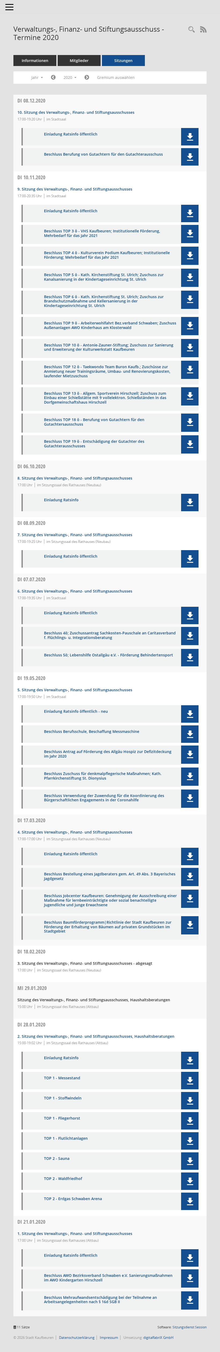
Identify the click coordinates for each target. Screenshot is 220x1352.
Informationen (35, 60)
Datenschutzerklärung (76, 1337)
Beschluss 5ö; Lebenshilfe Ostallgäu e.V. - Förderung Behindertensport (108, 655)
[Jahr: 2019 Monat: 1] (53, 77)
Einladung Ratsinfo (61, 500)
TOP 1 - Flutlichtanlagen (66, 1138)
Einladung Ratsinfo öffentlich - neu (76, 711)
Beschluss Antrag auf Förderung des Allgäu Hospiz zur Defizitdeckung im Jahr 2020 (107, 754)
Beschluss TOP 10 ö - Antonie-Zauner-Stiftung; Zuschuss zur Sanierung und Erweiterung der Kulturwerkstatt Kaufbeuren (108, 347)
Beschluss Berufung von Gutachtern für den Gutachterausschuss (103, 154)
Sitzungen (123, 60)
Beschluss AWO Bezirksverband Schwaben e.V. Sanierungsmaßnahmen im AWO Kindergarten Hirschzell (108, 1277)
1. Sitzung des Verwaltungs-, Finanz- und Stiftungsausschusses (74, 1233)
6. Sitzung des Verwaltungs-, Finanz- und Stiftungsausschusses (74, 591)
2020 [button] (68, 77)
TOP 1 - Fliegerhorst (62, 1118)
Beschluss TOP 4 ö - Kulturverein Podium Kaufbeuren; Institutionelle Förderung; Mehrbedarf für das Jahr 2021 (107, 255)
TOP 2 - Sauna (56, 1158)
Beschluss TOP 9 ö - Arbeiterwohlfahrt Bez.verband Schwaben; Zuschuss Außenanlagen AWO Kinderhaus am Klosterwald (110, 325)
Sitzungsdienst (190, 1327)
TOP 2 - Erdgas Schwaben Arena (73, 1199)
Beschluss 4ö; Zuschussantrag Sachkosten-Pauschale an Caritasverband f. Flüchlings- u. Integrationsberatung (110, 635)
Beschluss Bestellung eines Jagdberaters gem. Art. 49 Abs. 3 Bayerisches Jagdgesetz (109, 876)
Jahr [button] (35, 77)
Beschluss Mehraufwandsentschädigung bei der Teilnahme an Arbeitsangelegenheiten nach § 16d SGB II (100, 1300)
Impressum (108, 1337)
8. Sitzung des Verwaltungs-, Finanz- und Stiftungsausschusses (74, 478)
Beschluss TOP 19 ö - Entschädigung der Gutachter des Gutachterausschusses (94, 443)
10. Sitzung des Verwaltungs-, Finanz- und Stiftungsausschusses (75, 112)
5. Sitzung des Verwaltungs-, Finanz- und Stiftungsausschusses (74, 689)
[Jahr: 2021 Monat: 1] (86, 77)
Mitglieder (79, 60)
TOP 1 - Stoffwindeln (63, 1098)
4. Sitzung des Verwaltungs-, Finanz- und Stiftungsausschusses (74, 832)
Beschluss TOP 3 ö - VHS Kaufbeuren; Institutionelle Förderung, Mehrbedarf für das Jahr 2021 (102, 233)
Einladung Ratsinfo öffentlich (70, 134)
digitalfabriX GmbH (158, 1337)
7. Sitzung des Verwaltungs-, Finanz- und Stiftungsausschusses (74, 534)
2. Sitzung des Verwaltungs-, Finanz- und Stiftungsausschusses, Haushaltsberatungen (95, 1036)
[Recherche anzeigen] (191, 29)
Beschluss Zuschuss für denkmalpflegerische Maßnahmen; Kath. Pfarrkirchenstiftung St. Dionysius (103, 776)
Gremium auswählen (116, 77)
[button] (190, 136)
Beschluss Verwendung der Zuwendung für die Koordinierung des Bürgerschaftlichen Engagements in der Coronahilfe (104, 798)
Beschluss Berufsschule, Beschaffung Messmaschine (91, 731)
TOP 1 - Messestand (62, 1078)
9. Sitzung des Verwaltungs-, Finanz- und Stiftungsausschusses (74, 189)
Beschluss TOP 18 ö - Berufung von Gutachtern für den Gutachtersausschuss (94, 422)
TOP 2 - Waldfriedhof (63, 1178)
